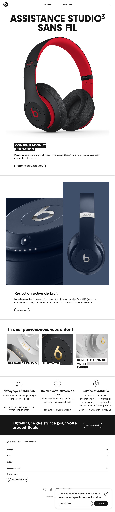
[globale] (110, 4)
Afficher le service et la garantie (95, 410)
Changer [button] (19, 480)
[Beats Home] (8, 442)
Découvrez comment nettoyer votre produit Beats (18, 409)
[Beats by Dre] (5, 4)
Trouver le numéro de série (57, 410)
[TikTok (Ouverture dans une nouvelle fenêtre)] (51, 489)
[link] (30, 166)
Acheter (48, 4)
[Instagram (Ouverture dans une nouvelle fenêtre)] (44, 489)
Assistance (67, 4)
